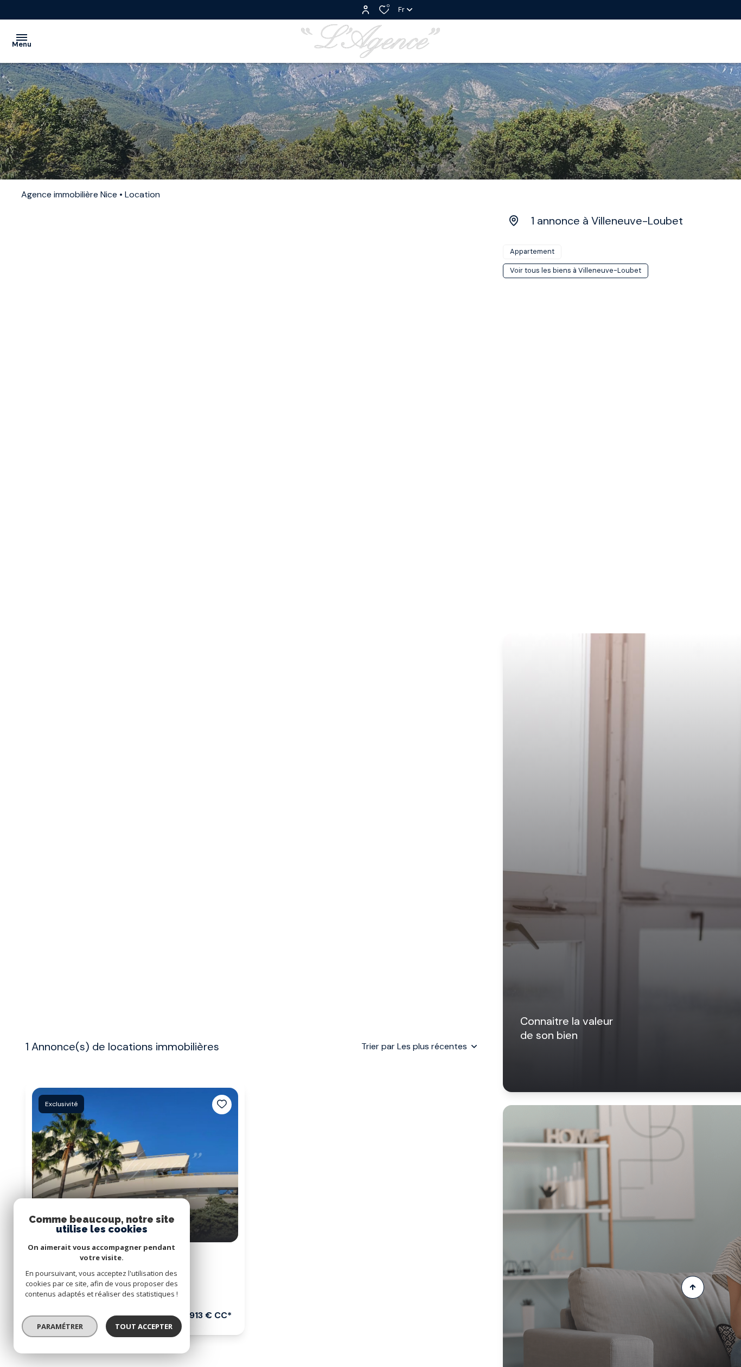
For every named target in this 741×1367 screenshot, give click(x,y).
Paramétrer (60, 1326)
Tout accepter (144, 1326)
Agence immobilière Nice (69, 194)
